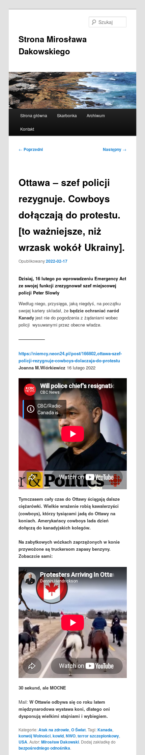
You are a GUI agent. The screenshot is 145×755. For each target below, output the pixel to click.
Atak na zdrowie (53, 730)
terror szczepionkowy (98, 736)
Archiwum (96, 115)
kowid (58, 736)
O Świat (78, 730)
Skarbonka (67, 115)
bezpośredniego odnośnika (44, 748)
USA (23, 742)
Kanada (104, 730)
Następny (114, 149)
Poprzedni (31, 149)
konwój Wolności (35, 736)
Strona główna (33, 115)
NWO (71, 736)
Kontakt (27, 129)
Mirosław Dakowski (60, 742)
